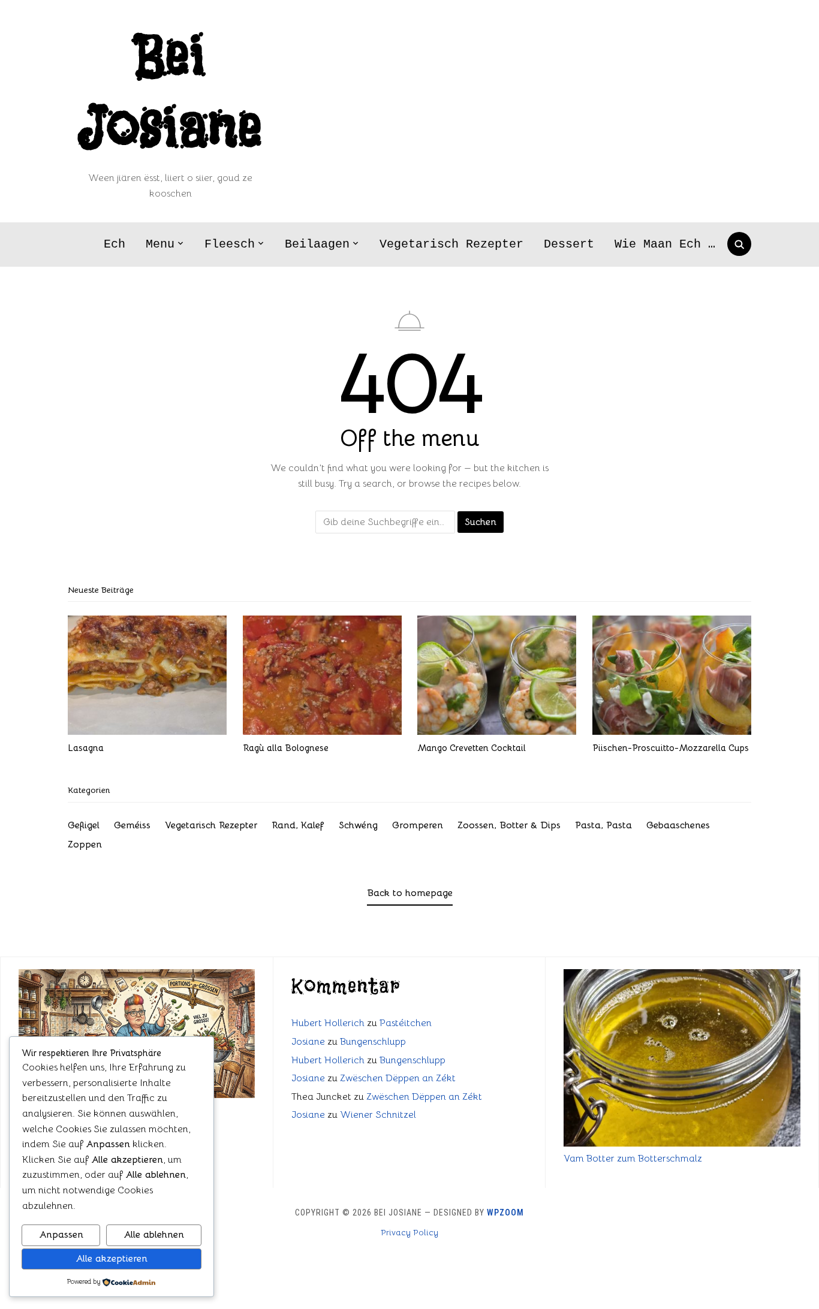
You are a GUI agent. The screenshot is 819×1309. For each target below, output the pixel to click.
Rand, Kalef (298, 825)
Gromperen (417, 825)
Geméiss (132, 825)
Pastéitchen (406, 1023)
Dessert (569, 244)
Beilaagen (317, 244)
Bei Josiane (170, 93)
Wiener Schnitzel (378, 1115)
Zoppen (85, 844)
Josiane (308, 1042)
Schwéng (358, 825)
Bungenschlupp (373, 1042)
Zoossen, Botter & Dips (509, 825)
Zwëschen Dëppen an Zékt (398, 1078)
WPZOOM (505, 1212)
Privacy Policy (409, 1232)
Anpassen (61, 1235)
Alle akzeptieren (111, 1259)
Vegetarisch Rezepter (451, 244)
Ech (114, 244)
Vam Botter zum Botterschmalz (633, 1159)
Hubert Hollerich (328, 1023)
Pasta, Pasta (603, 825)
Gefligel (84, 825)
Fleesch (229, 244)
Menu (160, 244)
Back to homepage (410, 893)
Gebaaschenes (678, 825)
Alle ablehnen (154, 1235)
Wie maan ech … (665, 244)
